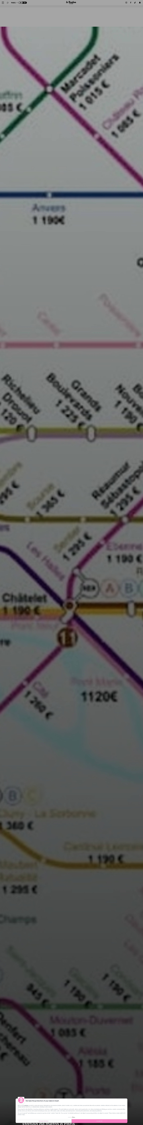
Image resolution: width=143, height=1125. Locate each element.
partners (26, 1105)
